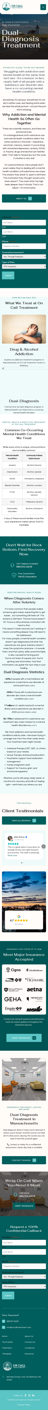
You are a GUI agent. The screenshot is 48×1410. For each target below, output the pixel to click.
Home (4, 1336)
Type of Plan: (8, 262)
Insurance (29, 1354)
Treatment (7, 1348)
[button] (4, 846)
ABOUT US (21, 198)
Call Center (24, 1193)
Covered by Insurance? (13, 252)
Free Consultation (26, 573)
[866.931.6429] (3, 1321)
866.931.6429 (12, 1321)
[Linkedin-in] (33, 1395)
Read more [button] (12, 855)
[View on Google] (10, 838)
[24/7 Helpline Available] (12, 565)
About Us (29, 1336)
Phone (9, 241)
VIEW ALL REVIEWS (21, 820)
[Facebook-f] (25, 1395)
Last (4, 236)
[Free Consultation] (14, 575)
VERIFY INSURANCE (21, 1038)
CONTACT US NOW (21, 1160)
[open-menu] (43, 7)
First (4, 227)
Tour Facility (7, 1342)
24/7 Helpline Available (27, 563)
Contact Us (30, 1342)
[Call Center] (15, 1194)
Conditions (30, 1348)
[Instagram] (29, 1395)
